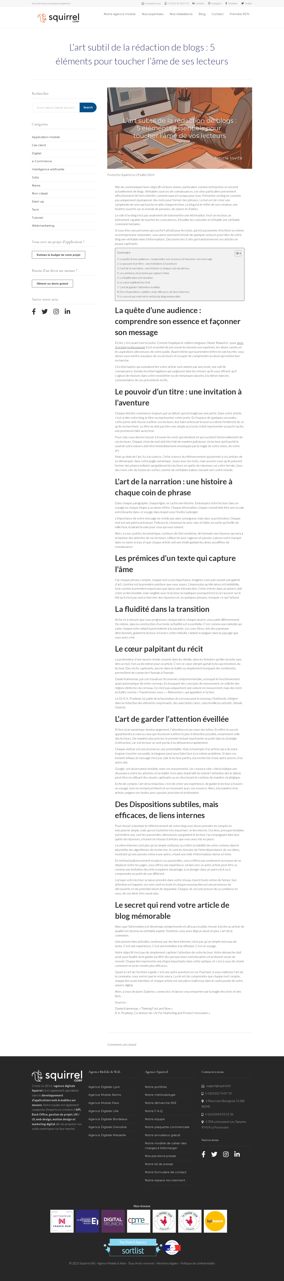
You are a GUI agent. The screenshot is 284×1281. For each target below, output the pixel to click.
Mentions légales (167, 1263)
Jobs (35, 177)
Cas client (39, 145)
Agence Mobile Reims (104, 1095)
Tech (35, 209)
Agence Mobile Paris (103, 1103)
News (36, 185)
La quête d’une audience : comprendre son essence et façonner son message (166, 259)
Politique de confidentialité (197, 1263)
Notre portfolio (156, 1087)
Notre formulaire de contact (165, 1172)
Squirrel (126, 174)
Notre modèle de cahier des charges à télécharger (165, 1145)
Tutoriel (37, 218)
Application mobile (46, 137)
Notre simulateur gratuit (162, 1135)
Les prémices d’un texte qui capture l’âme (144, 273)
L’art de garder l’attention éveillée (140, 287)
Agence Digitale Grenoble (107, 1127)
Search (88, 107)
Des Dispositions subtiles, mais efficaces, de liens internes (155, 291)
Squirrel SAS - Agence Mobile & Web (103, 1263)
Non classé (40, 193)
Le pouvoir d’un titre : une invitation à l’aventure (148, 263)
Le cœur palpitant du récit (135, 282)
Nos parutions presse (160, 1156)
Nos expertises (152, 14)
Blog (202, 14)
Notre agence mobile (120, 14)
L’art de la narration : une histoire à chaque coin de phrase (154, 268)
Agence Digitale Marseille (107, 1135)
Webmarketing (43, 225)
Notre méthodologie (160, 1095)
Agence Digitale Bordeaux (107, 1119)
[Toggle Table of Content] (236, 253)
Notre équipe (155, 1119)
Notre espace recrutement (165, 1180)
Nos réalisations (181, 14)
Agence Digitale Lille (103, 1111)
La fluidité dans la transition (136, 277)
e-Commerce (42, 161)
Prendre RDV (239, 14)
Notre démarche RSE (160, 1103)
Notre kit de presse (159, 1164)
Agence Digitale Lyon (104, 1087)
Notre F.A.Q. (154, 1111)
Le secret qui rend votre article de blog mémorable (150, 296)
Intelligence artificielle (48, 169)
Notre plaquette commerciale (167, 1127)
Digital (36, 153)
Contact (218, 14)
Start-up (38, 201)
